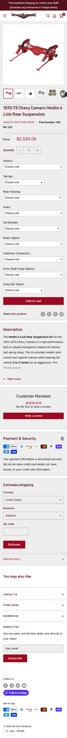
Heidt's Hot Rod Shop (18, 122)
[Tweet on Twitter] (55, 314)
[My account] (54, 16)
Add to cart (33, 301)
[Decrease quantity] (20, 150)
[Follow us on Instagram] (18, 685)
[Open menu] (5, 15)
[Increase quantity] (37, 150)
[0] (61, 16)
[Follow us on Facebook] (5, 685)
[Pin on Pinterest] (49, 314)
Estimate (14, 544)
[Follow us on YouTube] (24, 685)
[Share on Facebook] (43, 314)
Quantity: (9, 150)
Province (8, 508)
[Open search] (48, 16)
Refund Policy (11, 559)
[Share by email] (61, 314)
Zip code (8, 524)
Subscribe (15, 658)
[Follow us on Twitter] (11, 685)
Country (8, 492)
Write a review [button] (33, 415)
